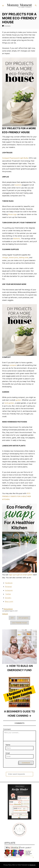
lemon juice (13, 257)
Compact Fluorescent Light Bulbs (15, 158)
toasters (18, 185)
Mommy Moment (8, 608)
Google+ (8, 598)
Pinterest (8, 587)
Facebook (9, 583)
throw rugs (12, 214)
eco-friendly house (19, 623)
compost (13, 365)
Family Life (5, 613)
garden (18, 400)
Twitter (8, 594)
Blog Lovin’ (9, 601)
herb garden (9, 403)
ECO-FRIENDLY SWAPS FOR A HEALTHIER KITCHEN (16, 496)
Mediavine (32, 865)
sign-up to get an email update (21, 575)
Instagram (9, 590)
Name (8, 745)
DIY (12, 618)
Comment (7, 729)
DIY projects (23, 618)
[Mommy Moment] (19, 5)
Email (8, 753)
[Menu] (3, 5)
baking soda (23, 257)
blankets (16, 239)
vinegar (5, 257)
